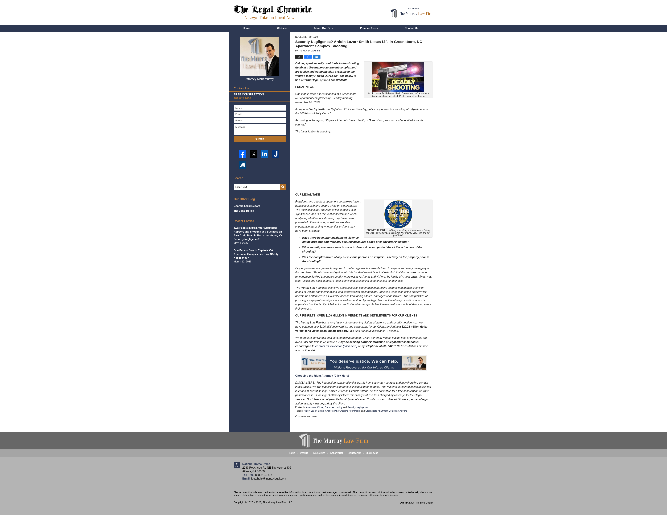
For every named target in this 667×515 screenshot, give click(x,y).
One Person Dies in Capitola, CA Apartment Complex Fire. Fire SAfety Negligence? (256, 254)
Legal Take (372, 453)
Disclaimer (319, 453)
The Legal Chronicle (273, 12)
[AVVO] (242, 165)
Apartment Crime (314, 407)
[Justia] (275, 154)
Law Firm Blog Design (416, 502)
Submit (259, 139)
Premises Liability (333, 407)
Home (246, 28)
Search (283, 187)
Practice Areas (369, 28)
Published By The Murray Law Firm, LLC (411, 13)
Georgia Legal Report (247, 205)
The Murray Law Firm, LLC (277, 502)
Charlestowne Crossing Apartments (342, 410)
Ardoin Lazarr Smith (314, 410)
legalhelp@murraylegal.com (268, 478)
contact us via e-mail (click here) (336, 346)
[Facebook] (242, 154)
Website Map (336, 453)
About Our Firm (323, 28)
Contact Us (411, 28)
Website (282, 28)
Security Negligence (357, 407)
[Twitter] (253, 154)
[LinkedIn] (264, 154)
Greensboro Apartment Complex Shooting (386, 410)
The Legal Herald (244, 210)
